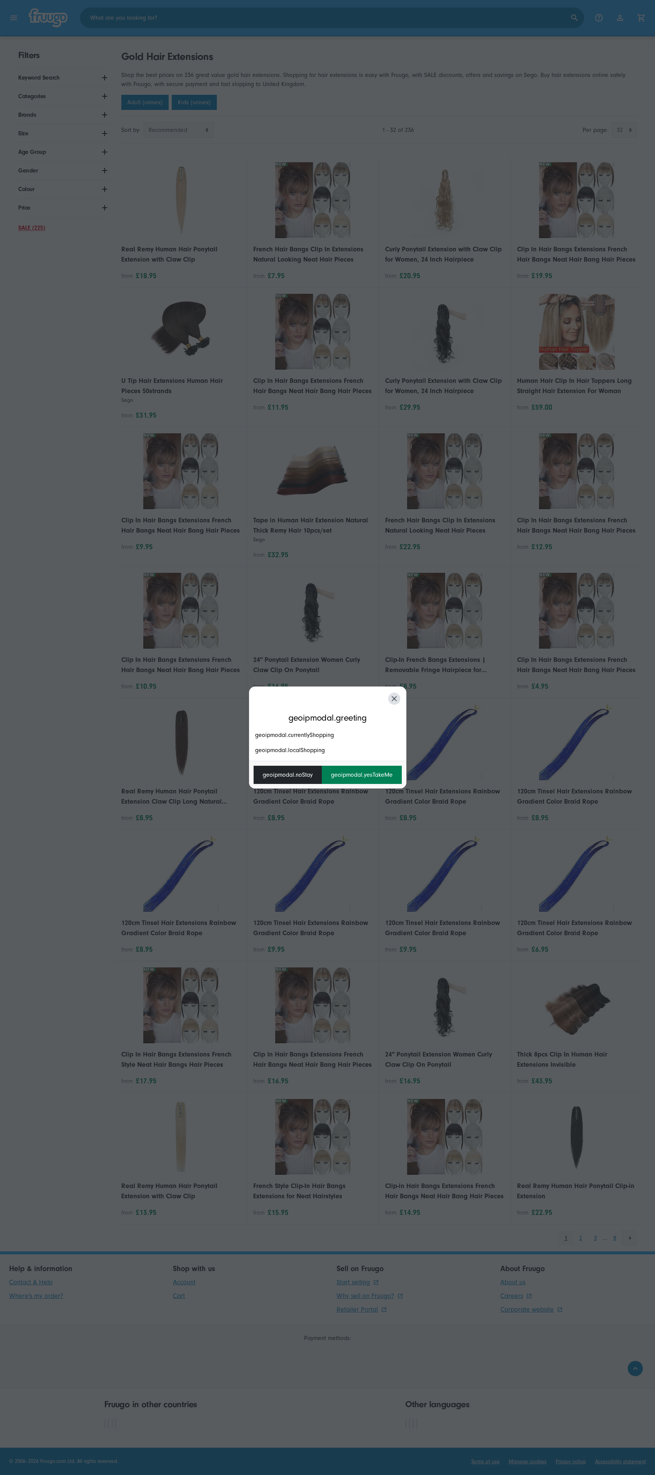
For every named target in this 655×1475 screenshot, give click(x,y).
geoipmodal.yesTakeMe (362, 774)
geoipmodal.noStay (288, 774)
